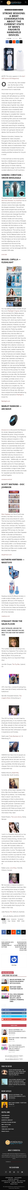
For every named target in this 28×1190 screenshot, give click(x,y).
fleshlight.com (5, 401)
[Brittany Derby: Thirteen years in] (5, 988)
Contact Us (4, 1126)
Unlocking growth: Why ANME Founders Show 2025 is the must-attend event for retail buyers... (17, 1082)
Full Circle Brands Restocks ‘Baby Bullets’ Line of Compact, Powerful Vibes (17, 997)
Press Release (5, 997)
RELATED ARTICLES (7, 973)
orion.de (4, 254)
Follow (23, 1013)
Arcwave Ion (5, 430)
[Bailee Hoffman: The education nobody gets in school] (5, 981)
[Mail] (14, 1172)
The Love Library (16, 817)
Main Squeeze (5, 514)
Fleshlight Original (13, 311)
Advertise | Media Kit (7, 1120)
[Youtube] (22, 1172)
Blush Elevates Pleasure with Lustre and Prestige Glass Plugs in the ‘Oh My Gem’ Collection (20, 946)
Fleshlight (20, 394)
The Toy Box (16, 664)
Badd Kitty (15, 772)
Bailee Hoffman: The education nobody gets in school (17, 981)
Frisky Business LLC (15, 736)
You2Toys (4, 922)
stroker (22, 921)
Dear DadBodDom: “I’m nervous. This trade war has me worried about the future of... (17, 1072)
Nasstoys (13, 921)
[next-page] (5, 1005)
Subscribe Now (5, 1115)
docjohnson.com (6, 554)
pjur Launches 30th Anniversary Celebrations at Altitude (7, 944)
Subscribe (23, 1019)
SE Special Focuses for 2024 (8, 1122)
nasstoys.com (5, 616)
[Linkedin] (17, 41)
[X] (10, 41)
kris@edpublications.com (16, 1161)
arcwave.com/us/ (6, 479)
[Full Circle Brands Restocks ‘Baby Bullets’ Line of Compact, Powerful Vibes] (5, 996)
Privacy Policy (5, 1131)
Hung (9, 921)
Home (2, 6)
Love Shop (13, 868)
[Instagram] (10, 1172)
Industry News (8, 9)
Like (24, 1009)
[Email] (20, 41)
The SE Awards (5, 1117)
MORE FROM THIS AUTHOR (9, 975)
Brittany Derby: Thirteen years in (16, 988)
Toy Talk (20, 9)
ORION (18, 921)
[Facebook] (7, 41)
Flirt (11, 912)
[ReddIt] (14, 41)
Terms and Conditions (7, 1129)
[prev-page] (2, 1005)
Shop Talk (15, 9)
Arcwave (8, 919)
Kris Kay (9, 38)
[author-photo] (14, 963)
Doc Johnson (20, 919)
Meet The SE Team (6, 1124)
